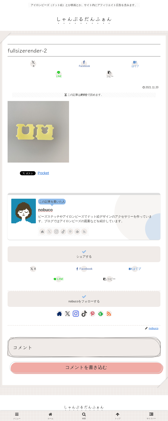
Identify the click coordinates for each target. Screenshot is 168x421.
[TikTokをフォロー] (63, 231)
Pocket (43, 173)
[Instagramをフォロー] (56, 231)
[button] (109, 74)
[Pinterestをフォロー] (70, 231)
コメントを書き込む (86, 367)
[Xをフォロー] (49, 231)
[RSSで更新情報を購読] (84, 231)
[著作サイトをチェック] (42, 231)
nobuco (45, 210)
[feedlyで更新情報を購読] (77, 231)
